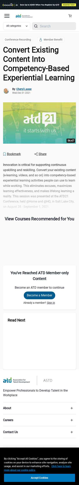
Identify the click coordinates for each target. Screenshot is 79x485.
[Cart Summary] (71, 16)
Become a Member (39, 295)
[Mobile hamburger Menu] (7, 16)
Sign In (51, 302)
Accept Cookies (39, 477)
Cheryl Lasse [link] (23, 89)
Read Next (16, 320)
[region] (39, 466)
